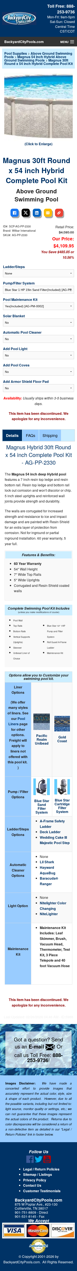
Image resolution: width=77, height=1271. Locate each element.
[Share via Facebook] (14, 213)
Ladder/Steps (14, 266)
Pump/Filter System (19, 283)
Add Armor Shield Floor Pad (26, 381)
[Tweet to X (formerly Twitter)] (26, 213)
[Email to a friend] (48, 213)
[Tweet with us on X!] (39, 1161)
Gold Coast (62, 739)
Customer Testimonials (42, 1190)
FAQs (30, 435)
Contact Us (32, 1185)
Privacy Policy (34, 1180)
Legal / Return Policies (41, 1169)
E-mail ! (42, 1046)
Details (12, 435)
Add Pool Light (15, 348)
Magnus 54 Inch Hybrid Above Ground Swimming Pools (35, 58)
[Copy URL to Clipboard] (59, 213)
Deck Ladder (50, 831)
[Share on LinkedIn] (37, 213)
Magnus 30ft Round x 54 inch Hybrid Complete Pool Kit (38, 62)
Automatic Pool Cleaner (22, 332)
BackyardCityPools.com (24, 41)
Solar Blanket (14, 315)
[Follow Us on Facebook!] (30, 1161)
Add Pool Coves (16, 365)
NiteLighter (49, 913)
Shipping (50, 435)
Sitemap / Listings (37, 1174)
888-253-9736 (66, 9)
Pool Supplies (15, 53)
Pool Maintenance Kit (20, 299)
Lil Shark (47, 861)
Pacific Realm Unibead (42, 739)
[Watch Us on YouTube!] (47, 1161)
